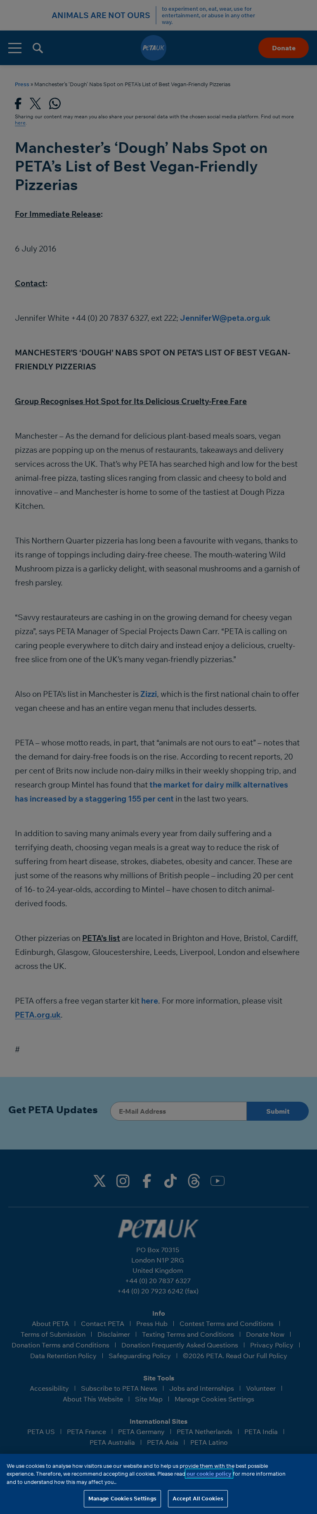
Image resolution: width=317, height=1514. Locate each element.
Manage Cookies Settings (122, 1498)
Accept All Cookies (198, 1498)
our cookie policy (209, 1473)
